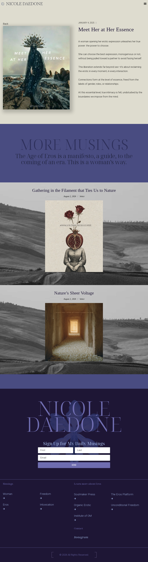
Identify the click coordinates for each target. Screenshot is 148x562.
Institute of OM (83, 515)
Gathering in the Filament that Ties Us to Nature (74, 190)
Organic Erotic (82, 505)
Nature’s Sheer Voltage (74, 293)
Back (5, 23)
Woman (7, 494)
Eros (6, 504)
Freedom (45, 494)
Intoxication (47, 504)
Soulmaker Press (84, 494)
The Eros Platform (122, 494)
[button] (145, 3)
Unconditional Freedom (125, 505)
